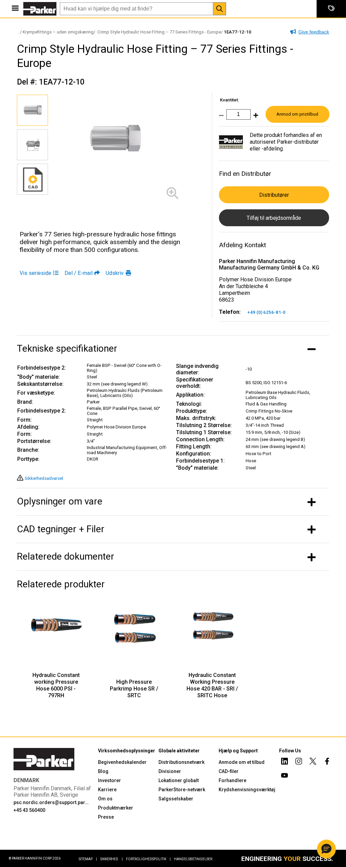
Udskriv (115, 273)
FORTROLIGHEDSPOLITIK (148, 859)
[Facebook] (327, 762)
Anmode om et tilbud (242, 762)
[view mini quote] (331, 9)
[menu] (15, 9)
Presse (106, 817)
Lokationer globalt (178, 780)
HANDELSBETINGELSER (193, 859)
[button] (326, 849)
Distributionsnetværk (181, 762)
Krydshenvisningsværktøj (247, 789)
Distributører (274, 195)
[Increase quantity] (254, 117)
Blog (103, 771)
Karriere (107, 789)
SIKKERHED (111, 859)
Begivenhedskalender (122, 762)
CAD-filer (229, 771)
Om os (105, 798)
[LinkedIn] (284, 762)
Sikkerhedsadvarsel (44, 478)
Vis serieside (35, 273)
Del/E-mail (79, 273)
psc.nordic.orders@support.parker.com (52, 802)
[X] (312, 762)
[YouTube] (284, 776)
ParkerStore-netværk (181, 789)
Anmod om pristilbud (297, 114)
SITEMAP (88, 859)
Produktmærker (115, 808)
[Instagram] (298, 762)
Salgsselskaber (175, 798)
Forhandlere (232, 780)
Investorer (109, 780)
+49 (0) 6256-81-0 (266, 312)
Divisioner (169, 771)
